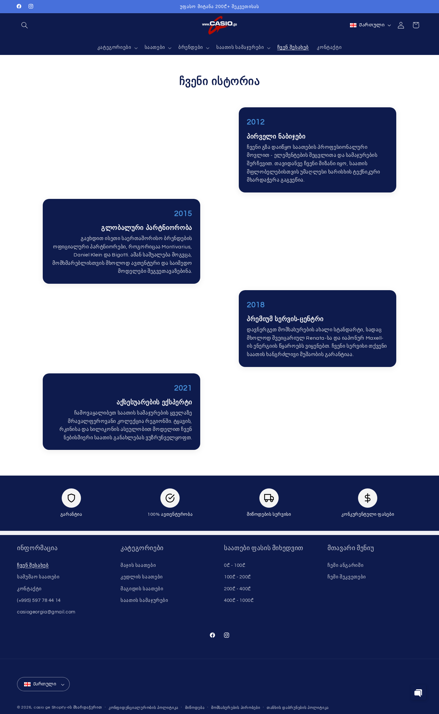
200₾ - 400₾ (237, 588)
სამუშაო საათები (38, 577)
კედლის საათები (142, 577)
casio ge (42, 708)
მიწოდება (195, 708)
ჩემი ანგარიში (345, 565)
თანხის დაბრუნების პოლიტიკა (298, 708)
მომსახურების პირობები (235, 708)
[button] (24, 25)
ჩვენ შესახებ (33, 565)
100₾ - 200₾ (237, 577)
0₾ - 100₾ (235, 565)
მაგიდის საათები (142, 588)
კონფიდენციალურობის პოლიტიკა (143, 708)
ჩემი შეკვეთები (346, 577)
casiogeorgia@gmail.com (46, 612)
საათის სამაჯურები (144, 600)
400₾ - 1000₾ (239, 600)
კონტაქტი (29, 588)
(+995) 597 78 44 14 (39, 600)
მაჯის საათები (138, 565)
